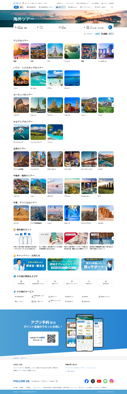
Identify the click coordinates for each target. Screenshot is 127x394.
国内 (21, 7)
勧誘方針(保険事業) (57, 387)
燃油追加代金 (66, 387)
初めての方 (81, 387)
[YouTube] (99, 381)
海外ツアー (23, 358)
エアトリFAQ (22, 370)
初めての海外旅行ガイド (83, 3)
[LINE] (105, 381)
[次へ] (114, 51)
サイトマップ (74, 387)
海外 (16, 7)
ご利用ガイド (59, 3)
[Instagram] (111, 381)
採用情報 (104, 387)
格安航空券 (16, 358)
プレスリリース (36, 387)
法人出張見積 (95, 3)
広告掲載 (28, 387)
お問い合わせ (71, 371)
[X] (93, 381)
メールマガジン (96, 387)
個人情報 (15, 387)
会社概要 (21, 387)
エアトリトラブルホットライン (82, 368)
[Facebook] (87, 381)
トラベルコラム (70, 3)
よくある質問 (88, 387)
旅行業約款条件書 (47, 387)
